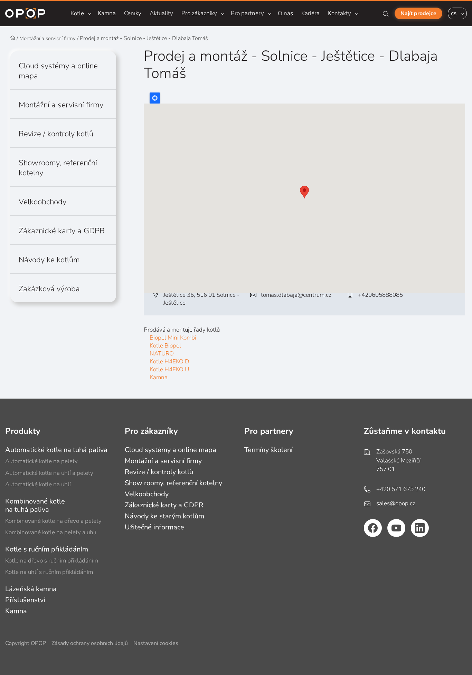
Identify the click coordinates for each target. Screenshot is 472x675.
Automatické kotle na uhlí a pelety (49, 473)
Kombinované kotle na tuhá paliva (35, 505)
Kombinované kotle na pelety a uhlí (50, 532)
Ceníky (132, 13)
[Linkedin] (420, 528)
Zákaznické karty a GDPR (62, 230)
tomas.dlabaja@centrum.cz (296, 295)
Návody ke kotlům (49, 259)
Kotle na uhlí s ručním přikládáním (49, 572)
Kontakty (339, 13)
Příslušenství (25, 600)
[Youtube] (396, 528)
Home (12, 38)
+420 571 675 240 (400, 489)
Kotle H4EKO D (169, 361)
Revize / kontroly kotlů (56, 133)
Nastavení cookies (155, 643)
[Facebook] (373, 528)
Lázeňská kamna (31, 589)
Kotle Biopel (165, 346)
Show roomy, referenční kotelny (173, 483)
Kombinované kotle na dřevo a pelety (53, 521)
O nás (285, 13)
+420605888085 (380, 295)
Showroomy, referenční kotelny (58, 167)
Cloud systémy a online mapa (58, 70)
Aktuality (161, 13)
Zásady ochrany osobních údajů (89, 643)
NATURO (162, 354)
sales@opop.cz (395, 503)
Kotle (77, 13)
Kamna (107, 13)
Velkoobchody (42, 201)
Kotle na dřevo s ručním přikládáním (51, 561)
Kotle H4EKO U (169, 369)
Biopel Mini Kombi (173, 338)
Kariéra (310, 13)
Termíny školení (268, 449)
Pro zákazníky (199, 13)
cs (453, 13)
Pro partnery (247, 13)
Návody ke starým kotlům (164, 516)
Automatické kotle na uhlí (38, 484)
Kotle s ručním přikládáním (46, 549)
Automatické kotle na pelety (41, 461)
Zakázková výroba (49, 288)
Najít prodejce (418, 13)
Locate (155, 98)
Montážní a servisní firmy (47, 38)
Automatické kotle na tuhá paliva (56, 449)
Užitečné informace (154, 527)
